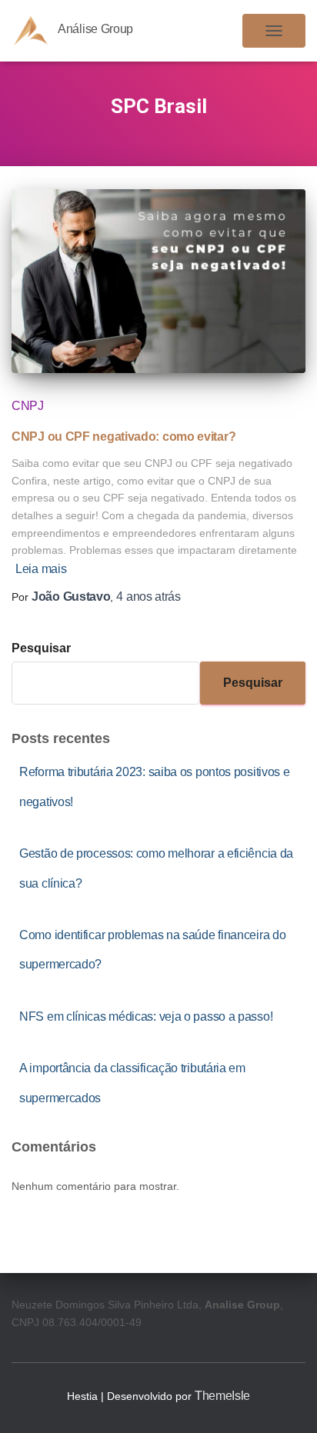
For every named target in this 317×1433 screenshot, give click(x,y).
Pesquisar (41, 648)
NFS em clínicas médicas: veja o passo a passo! (145, 1016)
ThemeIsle (222, 1395)
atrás (148, 596)
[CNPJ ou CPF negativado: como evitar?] (158, 281)
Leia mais (40, 568)
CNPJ (28, 405)
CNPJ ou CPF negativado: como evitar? (123, 436)
